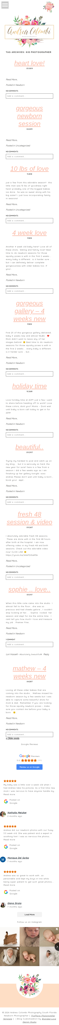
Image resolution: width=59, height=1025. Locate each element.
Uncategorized (22, 145)
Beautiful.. (29, 447)
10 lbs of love (29, 168)
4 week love (29, 232)
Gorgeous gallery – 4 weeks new (29, 311)
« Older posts (12, 738)
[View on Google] (3, 814)
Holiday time (29, 386)
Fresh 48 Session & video (29, 518)
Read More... (12, 79)
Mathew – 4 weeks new (29, 672)
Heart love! (29, 63)
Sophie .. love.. (29, 589)
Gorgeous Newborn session (29, 115)
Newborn (19, 85)
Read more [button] (9, 794)
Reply (46, 654)
